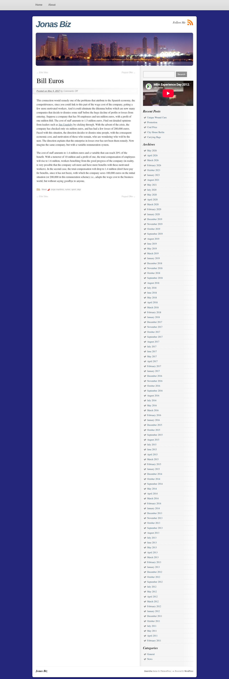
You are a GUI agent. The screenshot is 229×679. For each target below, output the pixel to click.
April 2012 (152, 596)
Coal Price (152, 127)
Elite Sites (42, 72)
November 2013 (154, 518)
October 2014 (153, 478)
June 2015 (152, 449)
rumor (67, 189)
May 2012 (152, 591)
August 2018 (153, 282)
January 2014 (153, 508)
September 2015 (155, 434)
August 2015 (153, 439)
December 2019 (154, 219)
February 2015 (154, 464)
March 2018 (153, 307)
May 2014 (152, 488)
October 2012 (153, 576)
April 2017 (152, 361)
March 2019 (153, 253)
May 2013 (152, 547)
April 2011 (152, 635)
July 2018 (151, 287)
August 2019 (153, 238)
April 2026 (152, 155)
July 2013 (151, 537)
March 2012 (153, 601)
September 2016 (155, 390)
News (44, 189)
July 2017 (151, 346)
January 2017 (153, 371)
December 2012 (154, 571)
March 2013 (153, 557)
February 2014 (154, 503)
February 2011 (154, 640)
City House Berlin (155, 132)
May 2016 (152, 405)
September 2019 (155, 233)
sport (73, 189)
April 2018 (152, 302)
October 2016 (153, 385)
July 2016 (151, 400)
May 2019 (152, 248)
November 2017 (154, 326)
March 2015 (153, 459)
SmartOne (148, 671)
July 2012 (151, 586)
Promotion (152, 122)
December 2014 (154, 473)
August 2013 (153, 532)
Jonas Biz (53, 24)
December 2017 (154, 322)
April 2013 (152, 552)
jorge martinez (57, 189)
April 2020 (152, 199)
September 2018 (155, 277)
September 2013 (155, 527)
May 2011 (152, 630)
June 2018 (152, 292)
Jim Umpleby (66, 124)
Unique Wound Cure (157, 117)
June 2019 (152, 243)
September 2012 (155, 581)
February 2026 (154, 165)
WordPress (188, 671)
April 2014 (152, 493)
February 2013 (154, 562)
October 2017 (153, 331)
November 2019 (154, 224)
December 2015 (154, 424)
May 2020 (152, 194)
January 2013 (153, 567)
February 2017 (154, 366)
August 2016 (153, 395)
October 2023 (153, 170)
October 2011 (153, 621)
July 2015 (151, 444)
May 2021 (152, 184)
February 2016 (154, 415)
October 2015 (153, 429)
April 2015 (152, 454)
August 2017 (153, 341)
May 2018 (152, 297)
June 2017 (152, 351)
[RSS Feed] (190, 22)
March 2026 (153, 160)
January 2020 (153, 214)
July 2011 (151, 625)
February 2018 (154, 312)
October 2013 (153, 522)
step (79, 189)
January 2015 (153, 469)
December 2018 (154, 263)
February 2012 (154, 606)
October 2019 (153, 228)
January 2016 (153, 420)
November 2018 (154, 268)
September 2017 (155, 336)
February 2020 (154, 209)
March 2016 (153, 410)
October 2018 (153, 273)
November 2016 (154, 380)
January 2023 (153, 175)
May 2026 (152, 150)
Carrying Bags (154, 137)
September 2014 (155, 483)
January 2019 (153, 258)
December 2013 (154, 513)
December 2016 (154, 375)
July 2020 (151, 189)
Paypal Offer (128, 72)
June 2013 (152, 542)
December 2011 (154, 616)
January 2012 (153, 611)
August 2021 (153, 179)
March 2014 (153, 498)
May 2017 (152, 356)
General (151, 654)
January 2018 (153, 317)
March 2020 (153, 204)
